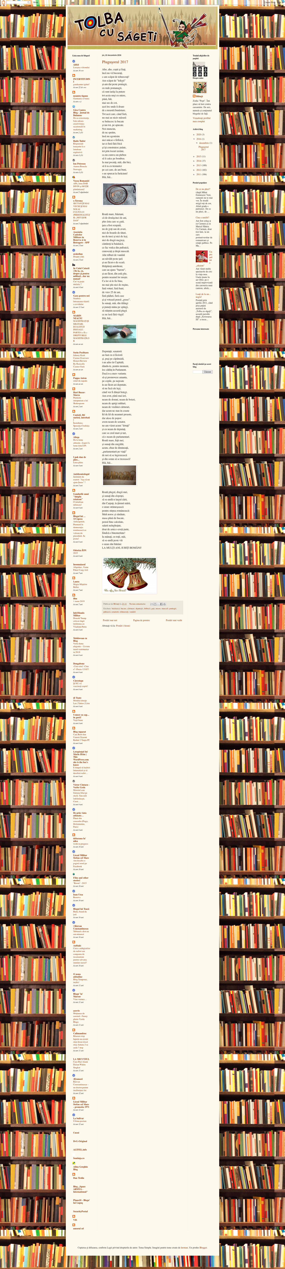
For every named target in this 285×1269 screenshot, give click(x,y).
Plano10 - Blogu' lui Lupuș (81, 1201)
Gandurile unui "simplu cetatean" (81, 496)
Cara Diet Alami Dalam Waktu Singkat (80, 1064)
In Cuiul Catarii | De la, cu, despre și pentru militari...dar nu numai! (81, 273)
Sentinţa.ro (78, 1158)
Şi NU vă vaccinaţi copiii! (80, 685)
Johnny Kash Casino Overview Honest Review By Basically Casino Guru (81, 361)
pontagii (172, 608)
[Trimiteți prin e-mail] (152, 604)
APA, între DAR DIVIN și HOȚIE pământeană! (81, 186)
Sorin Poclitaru (81, 352)
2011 (199, 174)
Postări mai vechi (174, 620)
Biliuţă (199, 96)
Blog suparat (79, 731)
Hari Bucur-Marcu (79, 394)
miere (158, 608)
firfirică (147, 608)
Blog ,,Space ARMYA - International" (80, 1189)
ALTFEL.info (80, 1149)
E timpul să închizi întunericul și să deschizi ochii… (81, 770)
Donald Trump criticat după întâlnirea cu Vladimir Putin (80, 622)
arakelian (78, 254)
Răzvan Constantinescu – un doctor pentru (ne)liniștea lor (81, 1086)
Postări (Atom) (123, 625)
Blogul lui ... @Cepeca (79, 517)
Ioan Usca (78, 894)
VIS (75, 1220)
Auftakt (77, 945)
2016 (199, 138)
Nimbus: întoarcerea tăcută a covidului (81, 301)
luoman (184, 1247)
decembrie (204, 142)
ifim (75, 598)
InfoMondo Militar (78, 614)
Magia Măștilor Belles (80, 585)
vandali (132, 611)
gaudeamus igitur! (81, 84)
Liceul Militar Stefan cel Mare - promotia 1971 (81, 1104)
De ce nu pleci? (203, 189)
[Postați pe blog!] (155, 604)
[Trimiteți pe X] (158, 604)
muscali (165, 608)
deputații (139, 608)
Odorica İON (79, 550)
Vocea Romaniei (81, 180)
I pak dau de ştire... (79, 458)
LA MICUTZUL (81, 1059)
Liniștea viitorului (81, 67)
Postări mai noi (110, 620)
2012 (199, 169)
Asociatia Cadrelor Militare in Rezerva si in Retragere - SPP (81, 237)
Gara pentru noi (81, 295)
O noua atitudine (77, 975)
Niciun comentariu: (137, 603)
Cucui (76, 1132)
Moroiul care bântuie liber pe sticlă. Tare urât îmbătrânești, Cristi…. (80, 796)
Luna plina (78, 462)
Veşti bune (78, 720)
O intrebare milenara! (78, 503)
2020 (199, 134)
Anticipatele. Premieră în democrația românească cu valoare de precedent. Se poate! (79, 530)
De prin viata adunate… (79, 814)
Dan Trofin (78, 1178)
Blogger (203, 1247)
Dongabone (78, 663)
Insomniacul (79, 564)
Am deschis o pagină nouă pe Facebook (80, 863)
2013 (199, 165)
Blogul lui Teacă (81, 909)
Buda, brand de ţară (80, 913)
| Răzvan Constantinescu (80, 927)
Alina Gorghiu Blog (80, 1168)
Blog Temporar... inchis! (80, 981)
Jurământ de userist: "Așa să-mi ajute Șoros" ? (81, 479)
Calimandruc (79, 1033)
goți (153, 608)
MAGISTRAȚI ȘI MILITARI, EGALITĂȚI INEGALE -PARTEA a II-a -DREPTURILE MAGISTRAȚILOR (81, 330)
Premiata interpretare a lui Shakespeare (80, 400)
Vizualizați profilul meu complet (201, 119)
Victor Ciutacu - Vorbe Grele (81, 786)
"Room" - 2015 (80, 883)
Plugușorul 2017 (115, 61)
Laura (76, 581)
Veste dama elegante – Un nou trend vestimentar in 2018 (81, 648)
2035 (75, 552)
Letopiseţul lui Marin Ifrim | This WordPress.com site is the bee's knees (81, 758)
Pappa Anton (80, 378)
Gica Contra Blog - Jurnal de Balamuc (81, 112)
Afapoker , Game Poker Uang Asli (80, 568)
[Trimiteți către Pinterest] (164, 604)
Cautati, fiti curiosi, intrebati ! (81, 417)
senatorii (115, 611)
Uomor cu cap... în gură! (81, 716)
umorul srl (78, 1228)
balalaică (116, 608)
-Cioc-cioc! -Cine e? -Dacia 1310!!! (81, 667)
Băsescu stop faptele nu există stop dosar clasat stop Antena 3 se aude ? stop (80, 1042)
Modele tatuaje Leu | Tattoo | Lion (81, 702)
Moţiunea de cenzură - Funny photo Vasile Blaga (80, 1017)
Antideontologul (81, 474)
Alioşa (76, 437)
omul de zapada (80, 380)
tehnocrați (124, 611)
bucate (123, 608)
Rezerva (76, 897)
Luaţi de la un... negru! (203, 295)
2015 (199, 156)
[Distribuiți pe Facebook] (161, 604)
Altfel (76, 64)
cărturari (131, 608)
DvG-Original (80, 1141)
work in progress (80, 843)
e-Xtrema (78, 200)
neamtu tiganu (80, 95)
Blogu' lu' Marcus (78, 995)
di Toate (77, 697)
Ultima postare (79, 1120)
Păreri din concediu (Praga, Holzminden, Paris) (80, 822)
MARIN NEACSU (77, 317)
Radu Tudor (79, 141)
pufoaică (107, 611)
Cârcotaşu (78, 680)
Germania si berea (81, 98)
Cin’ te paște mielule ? (78, 283)
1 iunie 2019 (79, 601)
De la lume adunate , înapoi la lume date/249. (81, 442)
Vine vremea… (80, 999)
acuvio (76, 1010)
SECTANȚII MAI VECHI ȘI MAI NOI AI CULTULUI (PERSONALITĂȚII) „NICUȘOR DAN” (81, 212)
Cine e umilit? (202, 217)
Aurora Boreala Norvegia (80, 168)
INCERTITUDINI (81, 80)
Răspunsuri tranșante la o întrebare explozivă (79, 148)
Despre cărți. (78, 256)
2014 (199, 160)
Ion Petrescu (79, 163)
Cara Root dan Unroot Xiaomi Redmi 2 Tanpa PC (81, 737)
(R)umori (78, 1079)
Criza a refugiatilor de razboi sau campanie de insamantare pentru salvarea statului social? (81, 955)
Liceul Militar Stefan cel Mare (81, 856)
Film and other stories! (80, 879)
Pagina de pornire (141, 620)
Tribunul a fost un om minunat (81, 933)
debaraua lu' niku (79, 840)
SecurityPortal (80, 1211)
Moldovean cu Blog (80, 639)
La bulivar (78, 1118)
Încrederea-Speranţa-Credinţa (81, 424)
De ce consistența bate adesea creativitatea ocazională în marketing (81, 123)
